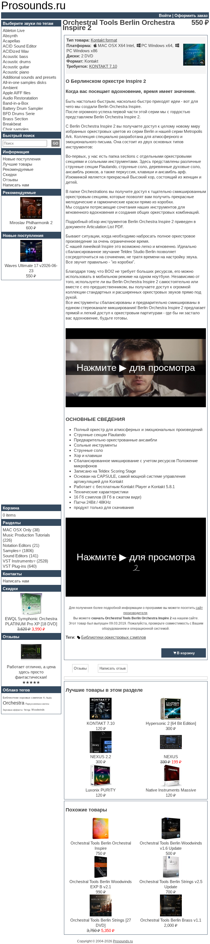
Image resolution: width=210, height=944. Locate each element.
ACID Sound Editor (20, 46)
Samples (11, 550)
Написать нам (16, 185)
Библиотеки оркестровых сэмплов (113, 637)
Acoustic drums (17, 61)
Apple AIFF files (17, 92)
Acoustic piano (16, 72)
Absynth (10, 35)
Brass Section (15, 118)
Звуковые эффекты (13, 710)
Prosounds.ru (123, 941)
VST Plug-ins (14, 566)
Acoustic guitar (16, 67)
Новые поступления (21, 159)
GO (55, 143)
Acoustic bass (15, 56)
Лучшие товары (17, 164)
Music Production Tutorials (26, 535)
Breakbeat (12, 124)
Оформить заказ (191, 15)
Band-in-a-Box (15, 103)
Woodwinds (38, 709)
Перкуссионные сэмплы (37, 704)
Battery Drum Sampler (23, 108)
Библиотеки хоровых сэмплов (22, 697)
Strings (27, 709)
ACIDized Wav (16, 51)
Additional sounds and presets (29, 77)
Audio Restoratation (20, 98)
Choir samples (16, 129)
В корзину (186, 653)
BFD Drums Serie (19, 113)
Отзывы (10, 179)
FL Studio (47, 698)
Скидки (9, 174)
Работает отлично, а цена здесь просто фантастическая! (31, 671)
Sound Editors (15, 555)
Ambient (10, 87)
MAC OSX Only (17, 529)
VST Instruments (18, 561)
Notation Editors (17, 545)
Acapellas (11, 41)
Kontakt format (104, 40)
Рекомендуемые (18, 169)
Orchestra (13, 703)
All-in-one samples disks (24, 82)
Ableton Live (14, 30)
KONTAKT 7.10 (103, 66)
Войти (165, 15)
